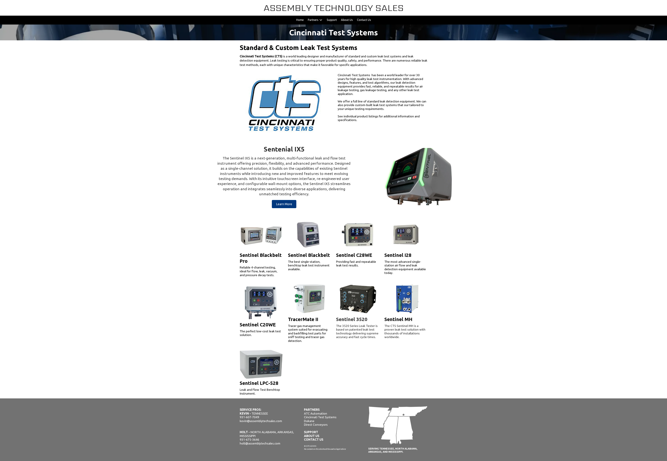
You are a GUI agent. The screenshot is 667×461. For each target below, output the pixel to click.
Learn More (284, 204)
